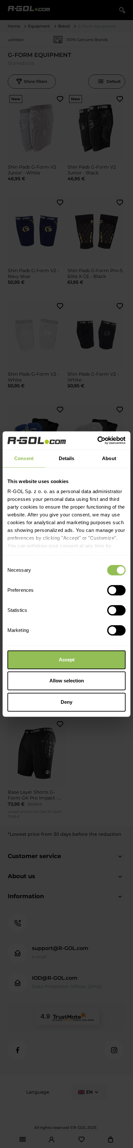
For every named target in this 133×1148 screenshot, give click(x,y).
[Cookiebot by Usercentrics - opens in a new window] (97, 440)
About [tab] (109, 458)
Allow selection (66, 680)
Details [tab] (67, 458)
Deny (66, 702)
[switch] (116, 590)
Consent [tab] (24, 458)
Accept (67, 659)
